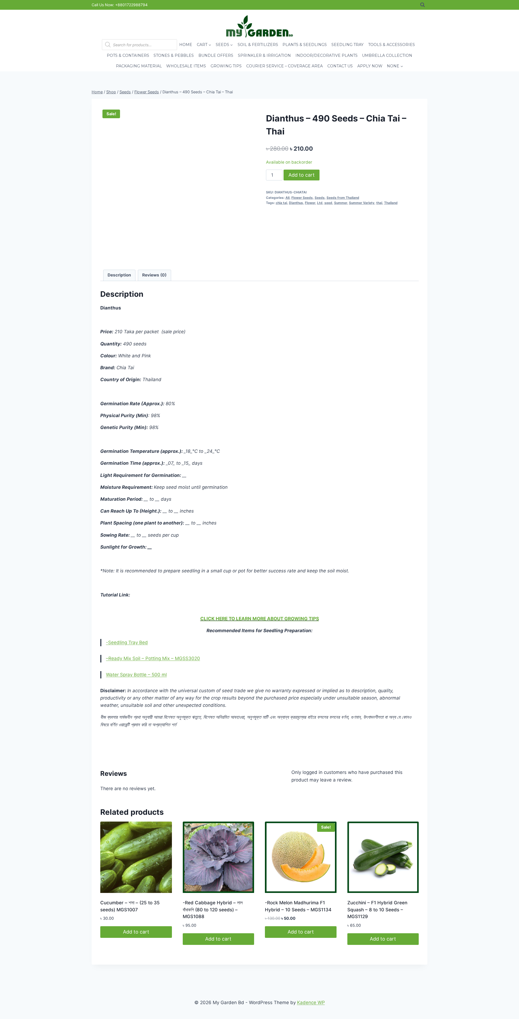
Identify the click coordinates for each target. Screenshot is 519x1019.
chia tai (281, 203)
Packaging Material (139, 66)
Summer (340, 203)
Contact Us (340, 66)
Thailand (391, 203)
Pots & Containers (128, 55)
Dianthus (296, 203)
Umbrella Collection (387, 55)
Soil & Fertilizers (258, 44)
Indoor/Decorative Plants (326, 55)
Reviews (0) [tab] (154, 275)
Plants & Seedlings (304, 44)
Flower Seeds (302, 198)
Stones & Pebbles (174, 55)
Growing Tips (226, 66)
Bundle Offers (215, 55)
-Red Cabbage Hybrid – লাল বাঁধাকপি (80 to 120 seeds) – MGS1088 (213, 909)
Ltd (319, 203)
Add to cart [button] (136, 932)
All (287, 198)
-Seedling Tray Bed (127, 642)
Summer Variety (361, 203)
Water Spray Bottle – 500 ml (136, 674)
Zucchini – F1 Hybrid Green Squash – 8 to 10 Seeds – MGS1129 (377, 909)
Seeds (320, 198)
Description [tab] (119, 275)
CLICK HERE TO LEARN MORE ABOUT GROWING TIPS (259, 618)
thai (379, 203)
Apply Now (369, 66)
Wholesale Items (186, 66)
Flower (310, 203)
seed (328, 203)
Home (185, 44)
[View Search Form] (422, 5)
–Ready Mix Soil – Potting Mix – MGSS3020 (153, 658)
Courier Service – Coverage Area (284, 66)
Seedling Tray (347, 44)
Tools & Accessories (391, 44)
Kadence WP (311, 1002)
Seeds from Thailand (343, 198)
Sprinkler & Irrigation (264, 55)
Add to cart (301, 175)
